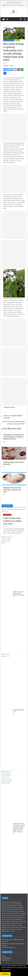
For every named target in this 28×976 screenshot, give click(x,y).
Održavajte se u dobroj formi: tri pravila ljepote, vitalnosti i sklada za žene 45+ (13, 437)
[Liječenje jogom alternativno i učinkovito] (14, 448)
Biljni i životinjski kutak (9, 40)
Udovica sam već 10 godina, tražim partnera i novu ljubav (19, 593)
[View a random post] (24, 19)
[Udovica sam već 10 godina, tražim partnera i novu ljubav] (7, 594)
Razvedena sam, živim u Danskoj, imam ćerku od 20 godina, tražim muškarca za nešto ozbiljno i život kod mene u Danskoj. (19, 827)
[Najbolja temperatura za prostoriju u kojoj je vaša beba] (14, 473)
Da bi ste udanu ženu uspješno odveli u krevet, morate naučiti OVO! (13, 423)
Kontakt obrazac (6, 960)
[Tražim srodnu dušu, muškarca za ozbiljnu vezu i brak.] (14, 510)
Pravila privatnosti (6, 958)
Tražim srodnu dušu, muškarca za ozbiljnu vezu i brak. (12, 521)
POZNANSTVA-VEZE (7, 514)
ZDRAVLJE (17, 40)
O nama (4, 956)
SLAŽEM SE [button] (5, 974)
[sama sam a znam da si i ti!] (7, 711)
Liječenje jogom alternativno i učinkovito (13, 463)
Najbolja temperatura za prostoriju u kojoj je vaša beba (12, 490)
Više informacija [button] (5, 969)
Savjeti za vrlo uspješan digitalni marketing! (13, 417)
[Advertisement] (14, 127)
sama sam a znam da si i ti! (18, 710)
